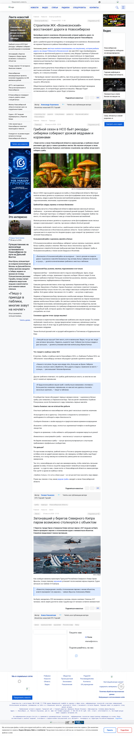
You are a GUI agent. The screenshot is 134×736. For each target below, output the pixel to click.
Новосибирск (39, 117)
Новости (34, 8)
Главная (36, 17)
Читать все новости (19, 144)
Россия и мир (68, 625)
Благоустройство (55, 17)
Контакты (94, 8)
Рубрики (47, 676)
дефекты (70, 114)
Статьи (55, 8)
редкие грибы (63, 479)
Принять (110, 730)
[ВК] (87, 97)
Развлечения (67, 684)
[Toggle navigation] (123, 7)
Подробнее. (119, 718)
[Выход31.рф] (114, 20)
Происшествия (67, 679)
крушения (58, 581)
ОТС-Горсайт (55, 107)
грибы (36, 505)
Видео (45, 8)
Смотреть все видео (114, 124)
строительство (39, 114)
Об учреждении (87, 684)
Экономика (67, 682)
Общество (67, 676)
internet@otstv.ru (91, 641)
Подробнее (124, 730)
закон (36, 625)
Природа (52, 120)
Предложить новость (19, 2)
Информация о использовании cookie (112, 697)
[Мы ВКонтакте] (20, 181)
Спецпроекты (79, 8)
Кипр (77, 625)
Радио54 (65, 8)
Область (47, 682)
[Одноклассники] (92, 97)
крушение (57, 625)
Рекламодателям (87, 679)
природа (44, 505)
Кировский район (81, 114)
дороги (50, 114)
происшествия (46, 625)
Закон (51, 510)
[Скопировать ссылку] (97, 97)
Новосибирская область (59, 505)
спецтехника (59, 114)
